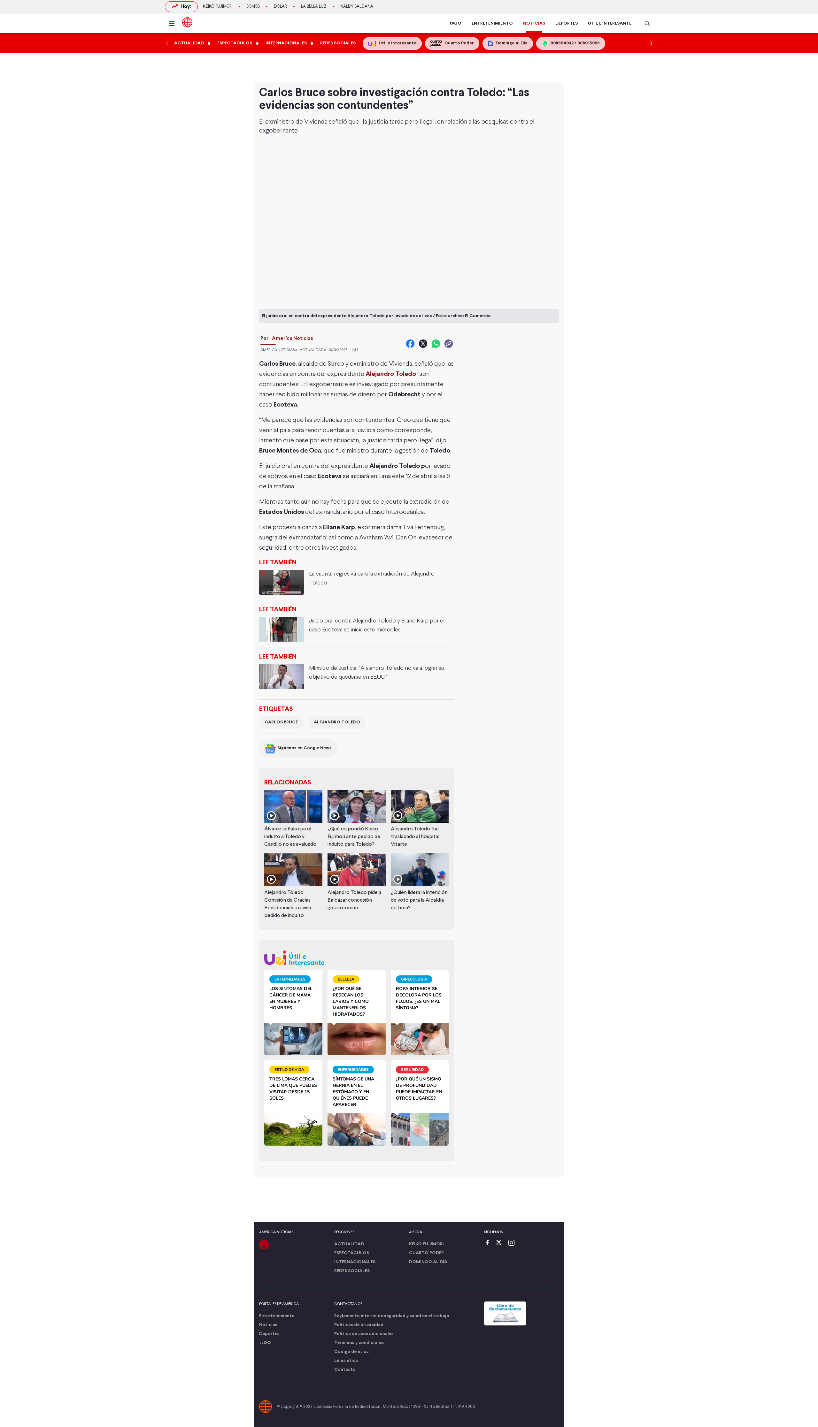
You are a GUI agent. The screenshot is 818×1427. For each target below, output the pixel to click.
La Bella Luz (313, 7)
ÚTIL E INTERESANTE (609, 23)
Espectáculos (351, 1253)
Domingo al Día (428, 1262)
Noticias (268, 1325)
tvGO (455, 23)
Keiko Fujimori (218, 7)
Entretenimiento (277, 1316)
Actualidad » (313, 350)
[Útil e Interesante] (356, 957)
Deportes (269, 1334)
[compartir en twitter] (423, 344)
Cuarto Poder (426, 1253)
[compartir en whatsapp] (436, 344)
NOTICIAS (534, 23)
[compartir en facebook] (410, 344)
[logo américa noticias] (187, 22)
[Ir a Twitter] (501, 1243)
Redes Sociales (352, 1271)
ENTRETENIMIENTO (492, 23)
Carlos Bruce (281, 722)
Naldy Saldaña (356, 7)
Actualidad (349, 1244)
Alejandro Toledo (337, 722)
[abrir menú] (173, 23)
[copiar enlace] (449, 344)
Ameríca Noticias (292, 338)
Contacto (345, 1370)
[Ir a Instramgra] (513, 1243)
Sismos (253, 7)
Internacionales (354, 1262)
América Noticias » (278, 350)
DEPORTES (566, 23)
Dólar (280, 7)
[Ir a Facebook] (489, 1243)
